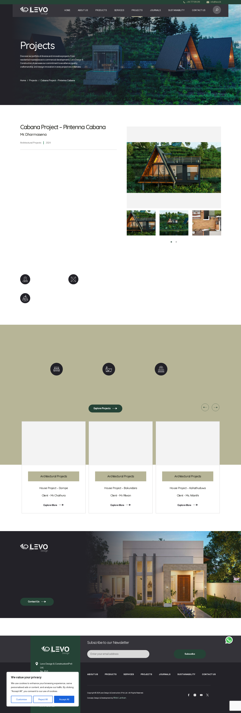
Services (119, 10)
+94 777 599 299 (193, 2)
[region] (43, 689)
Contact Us (198, 10)
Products (101, 10)
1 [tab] (171, 242)
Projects (137, 10)
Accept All (64, 699)
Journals (155, 10)
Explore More (50, 505)
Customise (21, 699)
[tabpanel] (141, 222)
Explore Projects (102, 408)
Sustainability (176, 10)
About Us (83, 10)
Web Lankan (119, 697)
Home (67, 10)
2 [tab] (176, 242)
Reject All (43, 699)
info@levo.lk (216, 2)
